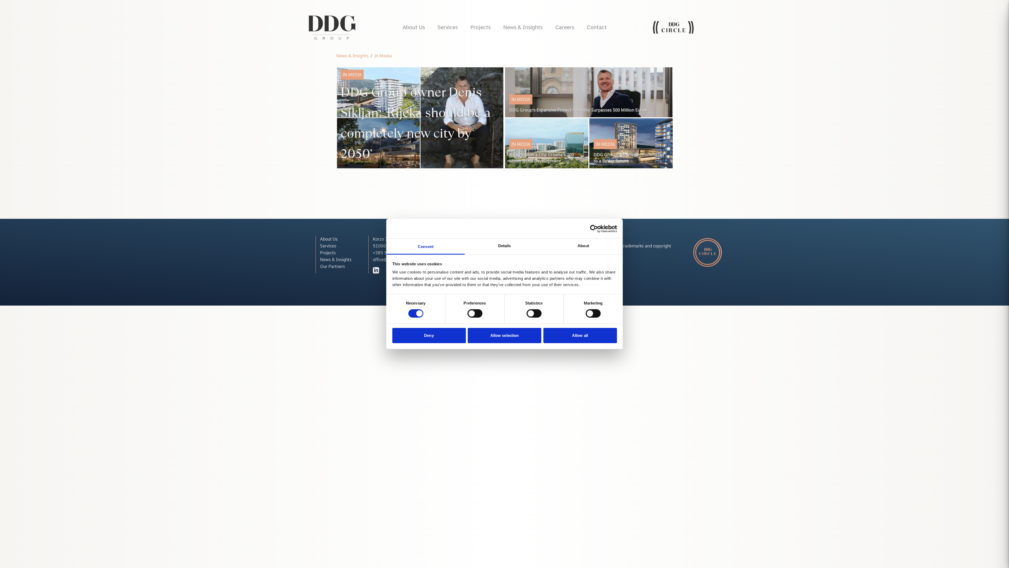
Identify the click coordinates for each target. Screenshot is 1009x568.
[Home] (332, 27)
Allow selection (504, 335)
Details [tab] (504, 246)
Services (328, 245)
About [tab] (583, 246)
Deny (429, 335)
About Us (329, 239)
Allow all (580, 335)
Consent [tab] (426, 246)
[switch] (474, 313)
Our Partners (332, 266)
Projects (328, 252)
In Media (383, 56)
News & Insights (352, 56)
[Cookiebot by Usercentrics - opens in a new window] (594, 228)
